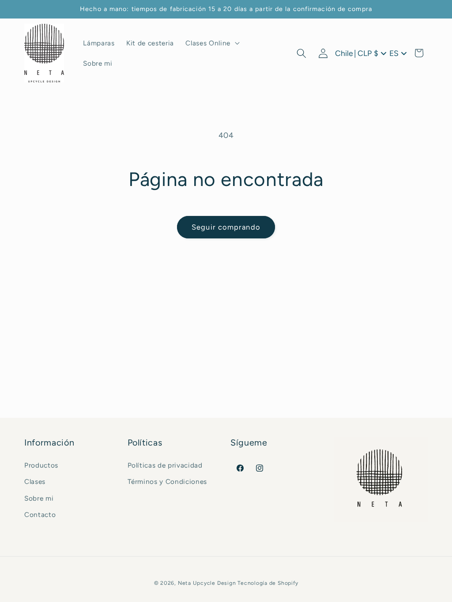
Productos (41, 465)
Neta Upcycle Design (207, 583)
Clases (34, 481)
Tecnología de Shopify (267, 583)
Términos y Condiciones (167, 481)
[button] (211, 43)
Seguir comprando (226, 227)
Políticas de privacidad (165, 465)
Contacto (40, 514)
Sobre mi (38, 498)
